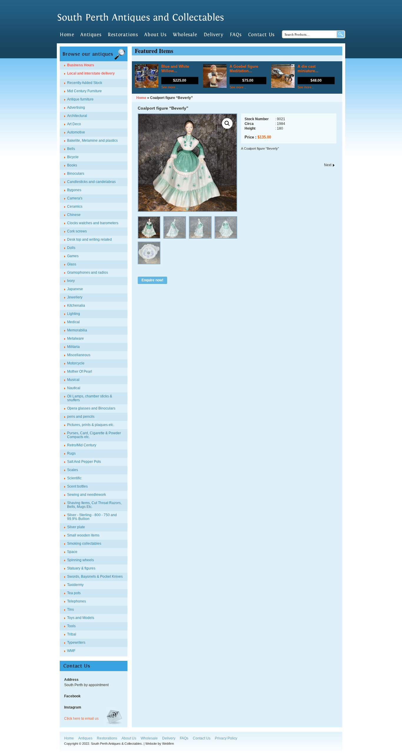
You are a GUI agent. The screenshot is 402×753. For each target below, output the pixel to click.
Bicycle (73, 157)
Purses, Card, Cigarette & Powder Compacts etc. (94, 435)
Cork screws (77, 231)
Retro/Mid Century (81, 445)
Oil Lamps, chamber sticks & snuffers (89, 398)
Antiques (90, 35)
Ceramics (74, 206)
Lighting (73, 314)
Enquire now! (152, 280)
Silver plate (76, 527)
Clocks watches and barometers (92, 223)
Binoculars (75, 173)
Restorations (123, 35)
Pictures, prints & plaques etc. (90, 425)
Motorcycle (75, 363)
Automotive (76, 132)
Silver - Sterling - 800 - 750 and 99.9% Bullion (92, 517)
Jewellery (74, 297)
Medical (73, 322)
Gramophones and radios (87, 272)
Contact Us (261, 35)
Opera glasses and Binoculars (91, 408)
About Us (155, 35)
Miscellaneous (78, 355)
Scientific (74, 478)
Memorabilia (77, 330)
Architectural (77, 116)
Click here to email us (81, 718)
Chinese (74, 215)
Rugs (71, 453)
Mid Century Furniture (84, 91)
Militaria (73, 347)
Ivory (71, 281)
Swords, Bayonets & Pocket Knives (95, 576)
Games (73, 256)
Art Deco (74, 124)
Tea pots (74, 593)
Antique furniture (80, 99)
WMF (71, 651)
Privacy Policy (226, 738)
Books (72, 165)
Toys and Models (80, 618)
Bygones (74, 190)
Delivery (214, 35)
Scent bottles (77, 486)
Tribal (71, 634)
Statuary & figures (81, 568)
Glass (71, 264)
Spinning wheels (80, 560)
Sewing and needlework (86, 495)
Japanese (75, 289)
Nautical (73, 388)
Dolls (71, 248)
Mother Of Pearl (79, 371)
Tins (70, 609)
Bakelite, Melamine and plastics (92, 140)
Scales (72, 470)
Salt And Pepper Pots (84, 462)
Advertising (76, 107)
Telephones (76, 601)
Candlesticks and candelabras (91, 182)
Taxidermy (75, 585)
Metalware (75, 338)
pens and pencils (80, 417)
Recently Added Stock (84, 83)
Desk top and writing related (89, 239)
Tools (71, 626)
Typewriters (76, 642)
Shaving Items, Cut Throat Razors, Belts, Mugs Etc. (94, 505)
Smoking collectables (84, 543)
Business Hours (80, 65)
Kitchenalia (76, 305)
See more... (169, 87)
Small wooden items (83, 535)
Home (67, 35)
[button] (227, 123)
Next (327, 165)
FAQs (235, 35)
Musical (73, 380)
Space (72, 552)
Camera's (74, 198)
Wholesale (185, 35)
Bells (71, 149)
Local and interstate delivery (91, 73)
